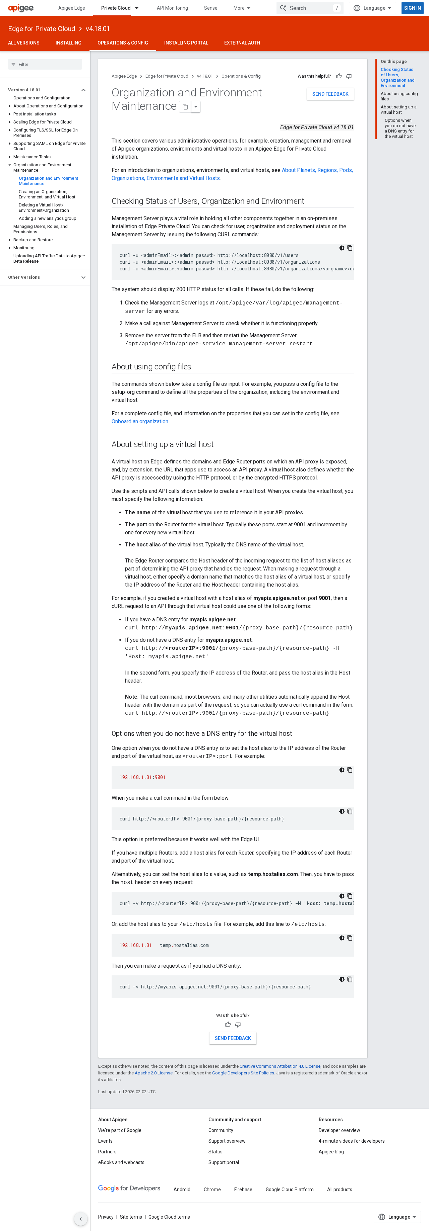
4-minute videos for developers (352, 1141)
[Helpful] (339, 76)
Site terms (131, 1217)
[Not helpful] (349, 76)
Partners (107, 1151)
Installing (68, 43)
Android (182, 1189)
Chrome (212, 1189)
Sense (211, 8)
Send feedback (330, 94)
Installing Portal (186, 43)
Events (105, 1141)
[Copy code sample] (350, 248)
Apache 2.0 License (154, 1072)
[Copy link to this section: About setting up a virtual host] (220, 445)
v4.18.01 (98, 29)
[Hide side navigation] (80, 1219)
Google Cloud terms (169, 1217)
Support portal (223, 1162)
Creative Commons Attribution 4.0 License (280, 1066)
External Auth (242, 43)
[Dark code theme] (342, 248)
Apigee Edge (71, 8)
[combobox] (310, 8)
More (239, 8)
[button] (39, 90)
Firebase (243, 1189)
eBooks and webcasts (121, 1162)
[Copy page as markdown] (185, 106)
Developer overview (339, 1130)
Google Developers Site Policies (243, 1072)
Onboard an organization (140, 421)
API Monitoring (172, 8)
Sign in (412, 8)
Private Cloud (116, 8)
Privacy (106, 1217)
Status (215, 1151)
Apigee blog (331, 1151)
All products (339, 1189)
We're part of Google (119, 1130)
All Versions (24, 43)
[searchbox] (45, 64)
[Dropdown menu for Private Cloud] (140, 8)
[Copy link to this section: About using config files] (200, 367)
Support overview (227, 1141)
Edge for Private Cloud (41, 29)
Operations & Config (123, 43)
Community (220, 1130)
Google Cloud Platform (290, 1189)
